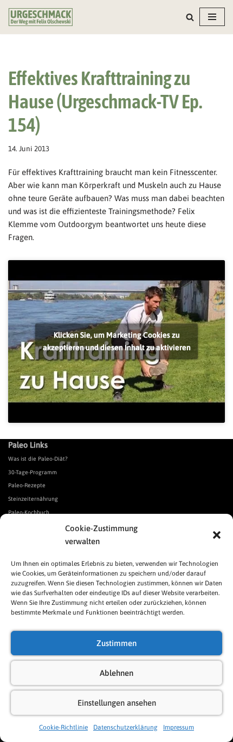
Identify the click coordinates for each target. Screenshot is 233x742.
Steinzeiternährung (33, 498)
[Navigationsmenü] (212, 17)
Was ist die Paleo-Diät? (38, 458)
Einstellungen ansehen (116, 702)
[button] (216, 535)
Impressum (178, 727)
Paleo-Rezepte (27, 485)
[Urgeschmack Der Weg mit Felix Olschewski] (40, 17)
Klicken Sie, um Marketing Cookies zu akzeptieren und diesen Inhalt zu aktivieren (117, 341)
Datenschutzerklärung (125, 727)
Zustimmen (116, 643)
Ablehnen (116, 673)
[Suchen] (190, 17)
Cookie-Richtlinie (63, 727)
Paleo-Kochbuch (28, 512)
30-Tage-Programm (32, 472)
